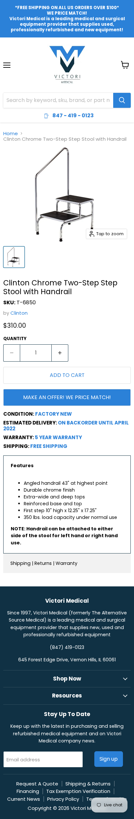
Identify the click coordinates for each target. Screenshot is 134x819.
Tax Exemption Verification (78, 791)
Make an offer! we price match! (67, 397)
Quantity (15, 338)
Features (22, 465)
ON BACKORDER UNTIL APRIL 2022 (66, 425)
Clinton (19, 312)
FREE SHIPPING (48, 446)
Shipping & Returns (88, 783)
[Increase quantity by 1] (60, 352)
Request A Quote (37, 783)
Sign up (109, 759)
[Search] (122, 100)
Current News (23, 799)
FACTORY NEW (53, 413)
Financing (28, 791)
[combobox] (58, 100)
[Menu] (7, 48)
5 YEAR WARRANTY (58, 437)
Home (10, 133)
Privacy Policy (63, 799)
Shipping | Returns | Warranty (43, 563)
